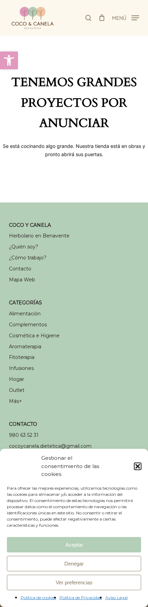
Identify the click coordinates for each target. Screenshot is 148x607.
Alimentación (25, 314)
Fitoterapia (21, 357)
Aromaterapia (25, 346)
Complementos (28, 325)
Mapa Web (22, 280)
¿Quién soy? (23, 247)
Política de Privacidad (81, 597)
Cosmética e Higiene (34, 335)
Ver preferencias (74, 582)
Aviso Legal (116, 597)
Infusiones (21, 368)
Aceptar (74, 545)
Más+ (15, 401)
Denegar (74, 564)
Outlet (16, 390)
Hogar (16, 379)
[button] (9, 60)
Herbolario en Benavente (39, 236)
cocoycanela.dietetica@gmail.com (50, 446)
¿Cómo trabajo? (27, 258)
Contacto (20, 269)
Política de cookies (38, 597)
